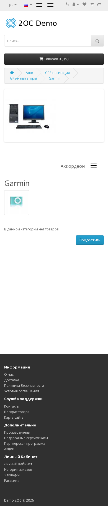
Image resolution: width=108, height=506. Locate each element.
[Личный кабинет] (76, 4)
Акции (9, 449)
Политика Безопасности (24, 385)
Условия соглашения (21, 391)
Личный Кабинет (18, 464)
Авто (29, 72)
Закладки (12, 475)
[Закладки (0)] (84, 4)
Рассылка (11, 480)
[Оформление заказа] (99, 4)
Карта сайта (14, 417)
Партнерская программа (24, 443)
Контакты (11, 406)
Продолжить (89, 240)
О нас (9, 374)
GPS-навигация (57, 72)
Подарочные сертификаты (26, 438)
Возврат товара (17, 412)
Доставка (11, 380)
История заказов (18, 469)
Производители (17, 432)
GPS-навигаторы (23, 78)
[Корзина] (92, 4)
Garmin (54, 78)
